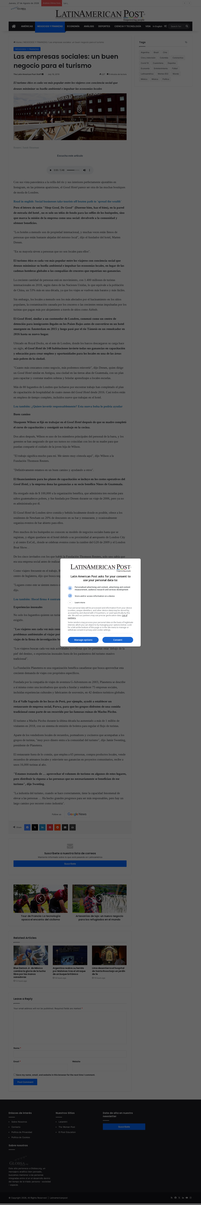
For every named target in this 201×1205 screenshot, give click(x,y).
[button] (100, 602)
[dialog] (100, 602)
